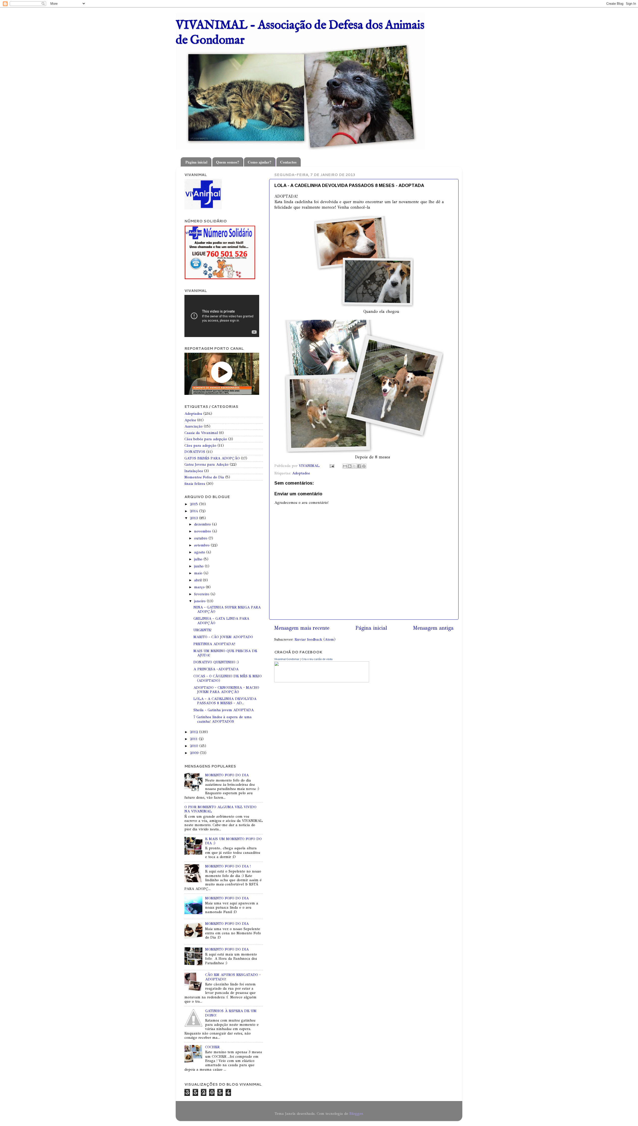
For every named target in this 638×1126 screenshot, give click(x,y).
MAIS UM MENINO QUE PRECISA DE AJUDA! (225, 653)
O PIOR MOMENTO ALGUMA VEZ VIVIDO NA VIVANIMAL (220, 809)
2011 (194, 739)
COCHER (212, 1047)
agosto (200, 552)
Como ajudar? (259, 162)
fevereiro (202, 594)
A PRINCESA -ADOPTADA (216, 669)
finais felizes (194, 483)
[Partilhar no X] (354, 466)
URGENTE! (202, 630)
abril (198, 580)
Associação (193, 426)
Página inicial (196, 162)
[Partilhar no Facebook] (359, 466)
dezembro (203, 524)
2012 (194, 732)
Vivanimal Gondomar (286, 659)
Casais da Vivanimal (201, 433)
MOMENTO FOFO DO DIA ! (228, 866)
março (200, 587)
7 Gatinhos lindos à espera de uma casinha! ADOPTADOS (222, 719)
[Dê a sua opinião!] (349, 466)
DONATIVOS (194, 451)
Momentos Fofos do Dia (204, 477)
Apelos (190, 420)
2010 (194, 746)
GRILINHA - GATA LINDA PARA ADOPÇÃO (221, 620)
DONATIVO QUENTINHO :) (216, 662)
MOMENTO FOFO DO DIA (227, 775)
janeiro (200, 601)
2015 (194, 504)
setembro (202, 545)
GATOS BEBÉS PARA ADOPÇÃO (212, 458)
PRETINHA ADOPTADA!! (214, 644)
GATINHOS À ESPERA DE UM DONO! (230, 1013)
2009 (195, 753)
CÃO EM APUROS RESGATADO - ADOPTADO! (233, 976)
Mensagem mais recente (301, 628)
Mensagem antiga (433, 628)
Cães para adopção (200, 445)
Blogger (356, 1113)
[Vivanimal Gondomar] (321, 681)
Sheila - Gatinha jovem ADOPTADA (223, 710)
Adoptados (301, 473)
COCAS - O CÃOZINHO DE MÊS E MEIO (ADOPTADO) (227, 678)
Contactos (288, 162)
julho (199, 559)
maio (199, 573)
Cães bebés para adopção (205, 439)
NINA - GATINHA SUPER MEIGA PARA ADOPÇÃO (227, 609)
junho (199, 566)
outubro (201, 538)
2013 (194, 518)
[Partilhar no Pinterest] (363, 466)
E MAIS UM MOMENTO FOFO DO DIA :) (233, 841)
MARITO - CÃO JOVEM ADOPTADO (223, 637)
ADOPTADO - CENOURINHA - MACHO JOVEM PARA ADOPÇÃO (226, 689)
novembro (203, 531)
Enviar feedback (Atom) (315, 639)
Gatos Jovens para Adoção (206, 464)
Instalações (193, 471)
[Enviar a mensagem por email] (344, 466)
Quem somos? (227, 162)
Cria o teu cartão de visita (317, 659)
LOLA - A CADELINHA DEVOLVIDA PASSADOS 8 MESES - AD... (224, 700)
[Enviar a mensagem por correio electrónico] (331, 465)
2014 (194, 511)
